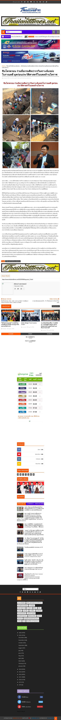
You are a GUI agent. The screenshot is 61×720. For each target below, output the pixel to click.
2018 (20, 685)
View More (56, 306)
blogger (11, 334)
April (20, 658)
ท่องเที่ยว (25, 610)
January (21, 666)
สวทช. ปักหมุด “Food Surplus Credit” (29, 323)
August (20, 648)
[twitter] (25, 2)
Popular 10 (21, 503)
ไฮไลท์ (39, 615)
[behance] (40, 2)
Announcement (39, 504)
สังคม (35, 608)
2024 (20, 669)
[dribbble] (34, 2)
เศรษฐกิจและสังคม (22, 605)
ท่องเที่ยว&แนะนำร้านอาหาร (31, 618)
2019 (20, 682)
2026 (20, 632)
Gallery (20, 618)
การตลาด (29, 608)
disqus (30, 334)
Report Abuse (21, 711)
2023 (20, 672)
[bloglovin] (31, 2)
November (21, 640)
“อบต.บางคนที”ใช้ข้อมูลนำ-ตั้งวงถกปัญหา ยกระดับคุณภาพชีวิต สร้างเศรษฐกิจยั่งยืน (41, 36)
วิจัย (24, 621)
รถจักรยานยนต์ (31, 613)
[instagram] (43, 2)
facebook (49, 334)
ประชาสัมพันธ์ (17, 36)
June (20, 653)
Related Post (6, 306)
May (20, 655)
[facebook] (21, 2)
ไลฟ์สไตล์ (39, 610)
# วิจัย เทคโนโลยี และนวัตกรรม (13, 261)
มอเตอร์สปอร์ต (21, 613)
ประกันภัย (31, 605)
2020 (20, 679)
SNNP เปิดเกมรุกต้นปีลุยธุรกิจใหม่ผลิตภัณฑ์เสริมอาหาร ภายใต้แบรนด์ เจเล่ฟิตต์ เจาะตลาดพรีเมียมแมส (34, 509)
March (20, 661)
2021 (20, 677)
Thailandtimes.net (17, 718)
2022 (20, 674)
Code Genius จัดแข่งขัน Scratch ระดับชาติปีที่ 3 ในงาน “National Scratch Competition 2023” (34, 555)
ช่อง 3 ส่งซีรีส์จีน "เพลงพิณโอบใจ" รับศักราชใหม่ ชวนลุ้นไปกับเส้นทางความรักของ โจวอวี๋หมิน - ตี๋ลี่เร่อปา (34, 525)
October (21, 642)
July (20, 650)
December (21, 637)
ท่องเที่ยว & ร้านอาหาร (32, 621)
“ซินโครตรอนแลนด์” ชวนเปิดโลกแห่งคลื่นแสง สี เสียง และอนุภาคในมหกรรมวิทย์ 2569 (10, 324)
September (21, 645)
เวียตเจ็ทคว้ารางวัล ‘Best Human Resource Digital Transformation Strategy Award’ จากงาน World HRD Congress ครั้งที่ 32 (30, 576)
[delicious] (46, 2)
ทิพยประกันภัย (32, 615)
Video (19, 621)
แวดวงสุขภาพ (21, 608)
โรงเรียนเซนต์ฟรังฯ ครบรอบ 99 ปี (34, 547)
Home (3, 66)
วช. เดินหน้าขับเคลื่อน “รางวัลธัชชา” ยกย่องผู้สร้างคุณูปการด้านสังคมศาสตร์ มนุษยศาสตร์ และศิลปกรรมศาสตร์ (49, 325)
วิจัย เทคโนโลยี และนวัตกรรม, (24, 78)
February (21, 663)
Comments (30, 503)
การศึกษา (32, 610)
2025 (20, 635)
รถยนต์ (19, 610)
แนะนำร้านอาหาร (22, 615)
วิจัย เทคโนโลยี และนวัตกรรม (13, 66)
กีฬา (40, 608)
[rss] (37, 2)
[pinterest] (28, 2)
